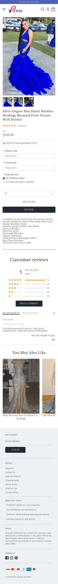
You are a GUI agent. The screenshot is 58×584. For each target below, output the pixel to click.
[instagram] (12, 558)
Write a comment (29, 303)
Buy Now (29, 209)
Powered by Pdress (24, 577)
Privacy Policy (11, 492)
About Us (9, 468)
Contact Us (10, 472)
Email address (12, 441)
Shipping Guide (12, 480)
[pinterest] (16, 558)
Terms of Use (11, 488)
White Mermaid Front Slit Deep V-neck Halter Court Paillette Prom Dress (21, 415)
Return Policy (11, 484)
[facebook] (7, 558)
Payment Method (13, 476)
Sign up (15, 449)
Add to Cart (29, 202)
